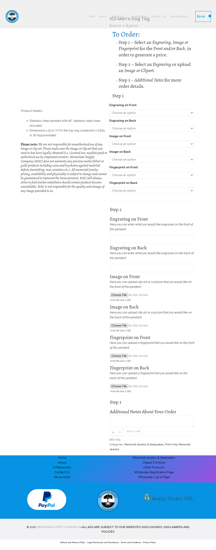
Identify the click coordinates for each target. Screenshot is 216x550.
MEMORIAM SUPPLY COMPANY (57, 527)
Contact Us (62, 472)
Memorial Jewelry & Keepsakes (144, 444)
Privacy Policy (149, 542)
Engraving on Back (122, 120)
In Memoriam (62, 467)
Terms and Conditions (131, 542)
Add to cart (134, 431)
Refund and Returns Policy (72, 542)
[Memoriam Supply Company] (12, 16)
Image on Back (120, 151)
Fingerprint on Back (123, 183)
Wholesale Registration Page (154, 472)
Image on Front (120, 136)
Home (62, 457)
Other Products (153, 467)
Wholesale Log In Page (154, 477)
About (62, 462)
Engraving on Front (123, 105)
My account (62, 477)
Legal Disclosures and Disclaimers (103, 542)
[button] (209, 2)
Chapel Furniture (154, 462)
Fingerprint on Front (123, 167)
